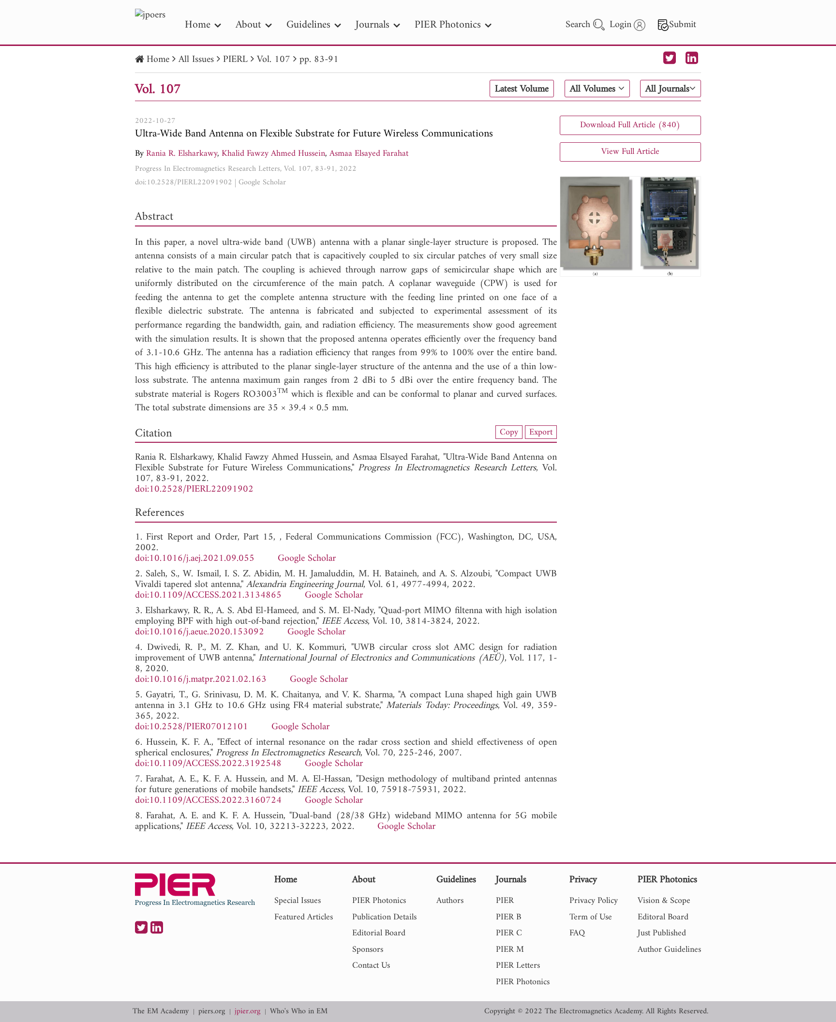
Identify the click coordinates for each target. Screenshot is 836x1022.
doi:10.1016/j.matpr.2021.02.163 (201, 679)
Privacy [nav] (583, 880)
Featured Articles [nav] (303, 917)
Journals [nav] (372, 24)
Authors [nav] (449, 900)
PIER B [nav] (508, 917)
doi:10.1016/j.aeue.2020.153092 (199, 632)
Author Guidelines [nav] (669, 949)
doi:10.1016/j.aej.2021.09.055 (194, 558)
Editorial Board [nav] (378, 933)
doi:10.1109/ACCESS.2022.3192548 (208, 763)
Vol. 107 (273, 59)
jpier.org (247, 1011)
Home (158, 59)
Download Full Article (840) (630, 125)
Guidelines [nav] (308, 24)
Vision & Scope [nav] (664, 900)
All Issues (196, 59)
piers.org (211, 1011)
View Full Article (630, 151)
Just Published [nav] (662, 933)
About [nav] (248, 24)
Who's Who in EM (299, 1011)
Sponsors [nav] (367, 949)
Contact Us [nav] (371, 965)
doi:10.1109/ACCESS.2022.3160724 (208, 800)
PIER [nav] (505, 900)
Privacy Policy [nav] (593, 900)
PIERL (235, 59)
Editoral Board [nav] (663, 917)
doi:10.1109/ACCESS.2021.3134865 (208, 595)
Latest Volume (522, 89)
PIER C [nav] (509, 933)
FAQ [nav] (577, 933)
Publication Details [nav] (384, 917)
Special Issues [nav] (297, 900)
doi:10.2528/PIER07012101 (191, 727)
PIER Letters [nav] (518, 965)
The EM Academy (161, 1011)
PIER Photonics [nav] (448, 24)
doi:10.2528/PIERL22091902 (183, 182)
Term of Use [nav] (590, 917)
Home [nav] (197, 24)
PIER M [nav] (510, 949)
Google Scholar (262, 182)
